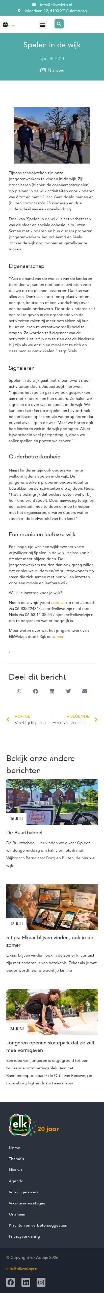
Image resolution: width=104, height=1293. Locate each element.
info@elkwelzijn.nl (22, 1268)
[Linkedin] (25, 1282)
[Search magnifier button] (59, 24)
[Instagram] (41, 1282)
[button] (43, 25)
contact (58, 602)
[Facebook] (10, 1282)
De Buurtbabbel (24, 832)
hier (60, 636)
